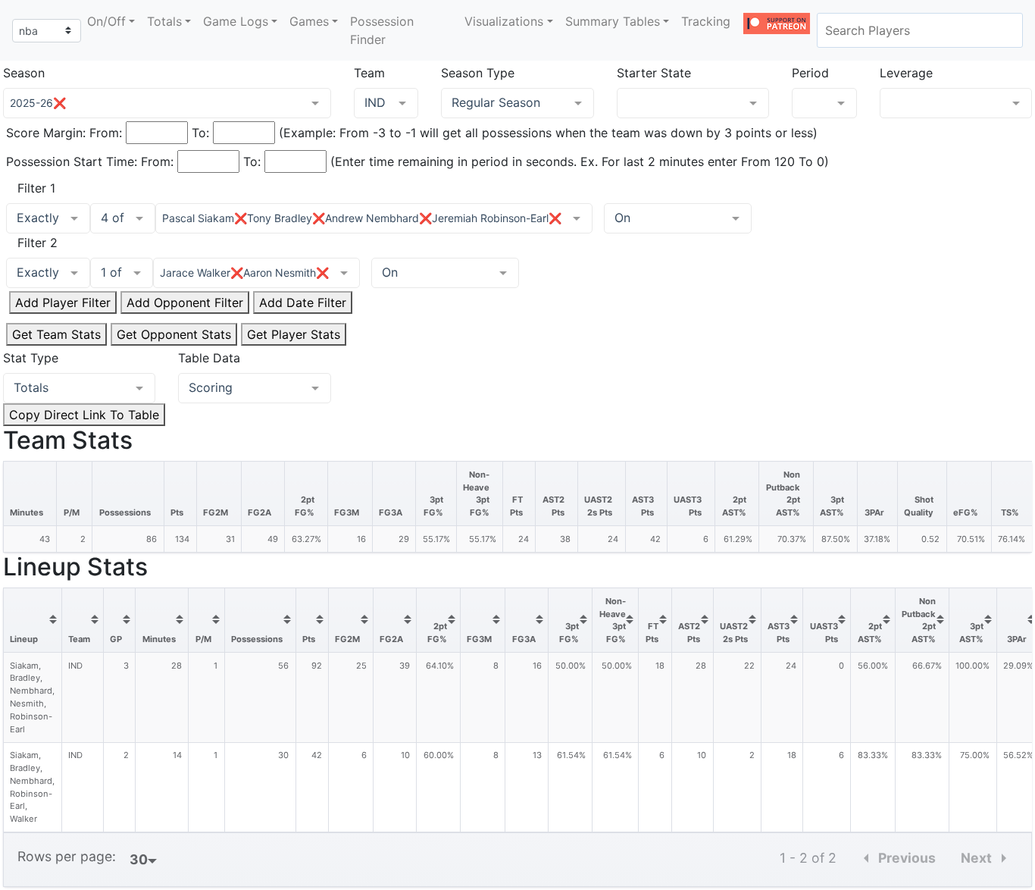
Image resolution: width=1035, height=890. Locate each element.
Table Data (209, 357)
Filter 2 (37, 242)
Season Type (477, 72)
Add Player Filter (63, 302)
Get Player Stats (293, 334)
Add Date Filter (302, 302)
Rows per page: (66, 856)
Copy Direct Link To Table (84, 414)
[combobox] (920, 30)
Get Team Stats (56, 334)
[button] (111, 21)
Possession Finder (382, 30)
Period (810, 72)
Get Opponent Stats (174, 334)
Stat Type (30, 357)
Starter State (654, 72)
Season (24, 72)
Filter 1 (36, 188)
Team (369, 72)
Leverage (906, 72)
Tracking (705, 21)
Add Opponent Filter (185, 302)
